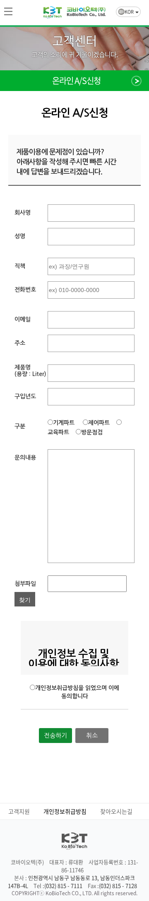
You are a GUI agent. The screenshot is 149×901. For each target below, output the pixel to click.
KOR (130, 11)
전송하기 (55, 735)
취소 (92, 735)
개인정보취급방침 (65, 811)
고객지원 (19, 811)
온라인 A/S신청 (76, 80)
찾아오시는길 (116, 811)
